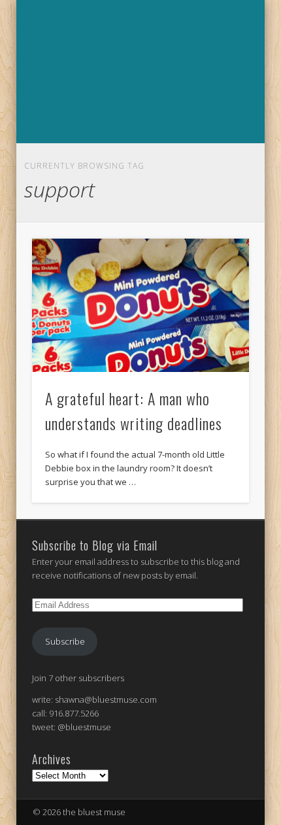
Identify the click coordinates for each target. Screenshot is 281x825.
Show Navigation (138, 157)
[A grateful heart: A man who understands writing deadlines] (140, 306)
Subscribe (65, 641)
